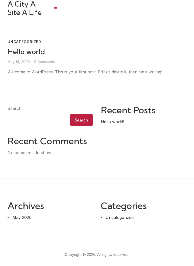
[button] (55, 8)
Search (14, 108)
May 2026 (22, 217)
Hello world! (27, 51)
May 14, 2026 (19, 61)
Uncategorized (24, 41)
